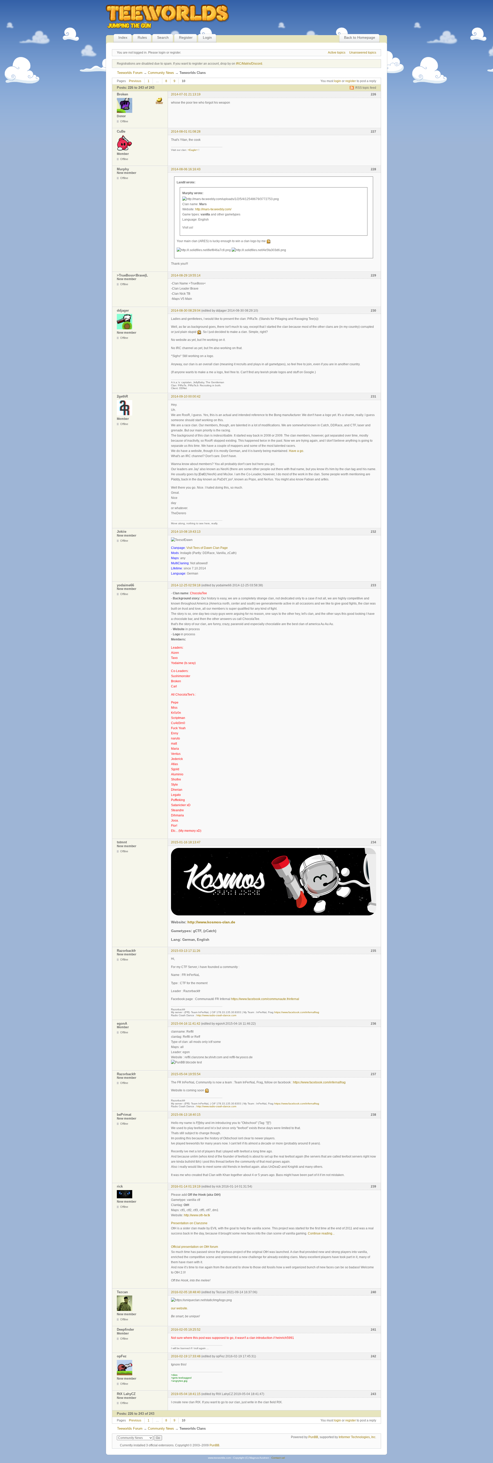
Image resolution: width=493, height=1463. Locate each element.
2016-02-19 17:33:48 (186, 1356)
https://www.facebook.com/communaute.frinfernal (265, 999)
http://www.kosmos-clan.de (211, 922)
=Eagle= (193, 150)
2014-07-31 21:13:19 (186, 94)
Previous (135, 81)
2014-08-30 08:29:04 (186, 310)
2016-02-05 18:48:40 (186, 1292)
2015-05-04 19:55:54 (186, 1074)
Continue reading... (321, 1233)
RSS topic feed (365, 88)
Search (163, 37)
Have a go (296, 451)
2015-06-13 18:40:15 (186, 1114)
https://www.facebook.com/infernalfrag (296, 1012)
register (350, 81)
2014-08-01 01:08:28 (186, 131)
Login (207, 37)
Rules (142, 37)
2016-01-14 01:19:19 (186, 1186)
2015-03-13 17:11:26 (185, 951)
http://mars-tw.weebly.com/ (213, 209)
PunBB (313, 1437)
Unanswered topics (362, 52)
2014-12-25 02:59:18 (186, 585)
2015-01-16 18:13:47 (186, 842)
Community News (161, 73)
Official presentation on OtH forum (194, 1247)
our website (179, 1308)
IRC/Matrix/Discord (249, 63)
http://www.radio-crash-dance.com (216, 1015)
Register (186, 37)
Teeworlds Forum (130, 73)
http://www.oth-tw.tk (197, 1215)
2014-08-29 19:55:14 (186, 275)
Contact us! (278, 1457)
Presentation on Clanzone (189, 1223)
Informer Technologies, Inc (357, 1437)
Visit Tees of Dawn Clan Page (207, 548)
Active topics (336, 52)
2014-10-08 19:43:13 (186, 531)
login (337, 81)
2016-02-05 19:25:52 (186, 1329)
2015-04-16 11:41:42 (185, 1023)
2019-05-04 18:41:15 (186, 1394)
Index (122, 37)
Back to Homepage (359, 37)
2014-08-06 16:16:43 (186, 169)
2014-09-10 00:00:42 (186, 396)
